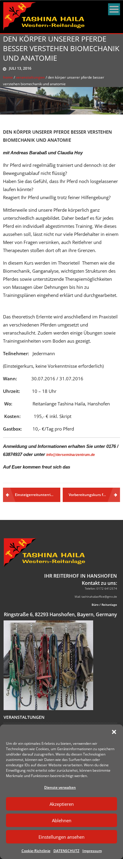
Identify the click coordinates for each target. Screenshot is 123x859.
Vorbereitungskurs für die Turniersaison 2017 (94, 494)
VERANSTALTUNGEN (30, 77)
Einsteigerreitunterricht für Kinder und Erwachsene (37, 494)
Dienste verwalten (60, 787)
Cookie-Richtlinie (35, 850)
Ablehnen (61, 820)
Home (8, 77)
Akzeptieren (62, 804)
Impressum (92, 850)
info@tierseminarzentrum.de (70, 455)
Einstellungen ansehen (61, 837)
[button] (114, 732)
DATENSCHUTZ (66, 850)
